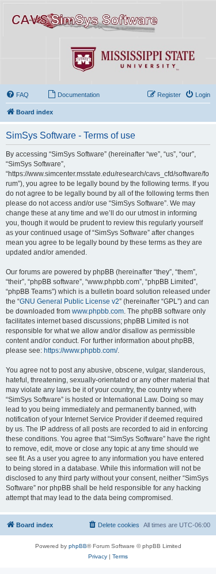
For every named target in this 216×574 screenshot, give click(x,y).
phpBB (78, 546)
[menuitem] (17, 95)
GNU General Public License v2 (69, 301)
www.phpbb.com (98, 311)
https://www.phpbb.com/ (81, 350)
